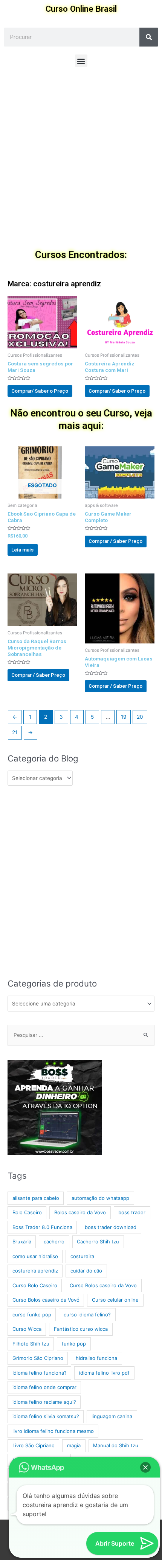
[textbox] (78, 1003)
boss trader (131, 1212)
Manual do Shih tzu (115, 1445)
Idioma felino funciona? (39, 1373)
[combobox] (81, 1004)
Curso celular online (115, 1300)
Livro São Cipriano (33, 1445)
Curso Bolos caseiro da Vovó (45, 1300)
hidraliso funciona (96, 1358)
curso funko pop (31, 1314)
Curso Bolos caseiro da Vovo (103, 1285)
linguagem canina (112, 1416)
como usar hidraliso (35, 1256)
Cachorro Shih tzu (98, 1241)
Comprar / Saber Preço (115, 541)
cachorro (54, 1241)
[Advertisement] (81, 159)
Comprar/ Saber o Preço (39, 391)
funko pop (74, 1344)
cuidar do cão (86, 1271)
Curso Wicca (26, 1329)
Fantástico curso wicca (81, 1329)
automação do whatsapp (100, 1198)
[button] (81, 60)
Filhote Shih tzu (30, 1344)
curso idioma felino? (87, 1314)
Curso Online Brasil (81, 9)
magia (74, 1445)
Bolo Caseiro (27, 1212)
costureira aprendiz (35, 1271)
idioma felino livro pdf (104, 1373)
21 (14, 732)
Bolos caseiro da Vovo (80, 1212)
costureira (82, 1256)
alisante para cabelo (35, 1198)
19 (124, 717)
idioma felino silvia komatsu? (45, 1416)
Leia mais (22, 550)
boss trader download (110, 1227)
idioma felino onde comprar (44, 1387)
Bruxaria (21, 1241)
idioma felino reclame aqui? (44, 1402)
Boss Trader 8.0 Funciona (42, 1227)
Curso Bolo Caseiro (34, 1285)
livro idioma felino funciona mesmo (53, 1431)
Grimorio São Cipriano (37, 1358)
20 (140, 717)
